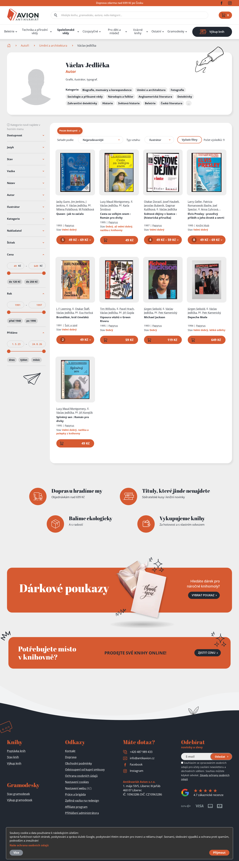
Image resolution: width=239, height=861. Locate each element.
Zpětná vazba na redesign (82, 800)
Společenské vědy (65, 31)
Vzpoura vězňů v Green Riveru (115, 319)
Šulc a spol (71, 325)
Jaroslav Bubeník (154, 205)
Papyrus (69, 225)
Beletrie (9, 31)
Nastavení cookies (77, 782)
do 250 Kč (32, 281)
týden (23, 359)
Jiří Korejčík (86, 412)
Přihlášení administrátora (82, 813)
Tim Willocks (107, 308)
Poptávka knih (16, 751)
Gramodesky (175, 31)
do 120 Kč (14, 281)
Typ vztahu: (133, 140)
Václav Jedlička (78, 205)
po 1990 (31, 320)
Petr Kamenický (168, 312)
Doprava (70, 757)
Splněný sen (72, 419)
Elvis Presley (206, 215)
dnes (12, 359)
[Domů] (9, 45)
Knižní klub (202, 225)
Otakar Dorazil (152, 201)
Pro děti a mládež (114, 31)
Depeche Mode (197, 317)
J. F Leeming (63, 308)
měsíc (36, 359)
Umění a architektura (53, 45)
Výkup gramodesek (19, 800)
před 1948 (15, 320)
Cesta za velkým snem (115, 215)
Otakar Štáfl (82, 308)
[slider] (8, 273)
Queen (70, 214)
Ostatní (156, 31)
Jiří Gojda (128, 312)
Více (16, 853)
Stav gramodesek (18, 794)
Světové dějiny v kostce (160, 215)
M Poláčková (86, 209)
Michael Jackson (154, 317)
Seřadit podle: (65, 140)
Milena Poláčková (66, 209)
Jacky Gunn (63, 201)
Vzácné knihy (138, 31)
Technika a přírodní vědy (35, 31)
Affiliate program (76, 807)
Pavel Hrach (127, 308)
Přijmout (219, 853)
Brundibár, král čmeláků (72, 317)
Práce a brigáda (75, 794)
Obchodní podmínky (78, 763)
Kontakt (70, 751)
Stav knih (13, 757)
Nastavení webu (78, 788)
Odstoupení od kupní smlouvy (85, 769)
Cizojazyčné (90, 31)
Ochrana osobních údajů (81, 776)
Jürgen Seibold (152, 308)
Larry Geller (195, 201)
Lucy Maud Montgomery (114, 201)
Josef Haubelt (171, 201)
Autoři (25, 45)
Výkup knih (14, 763)
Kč (19, 266)
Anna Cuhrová (209, 209)
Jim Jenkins (77, 201)
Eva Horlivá (86, 312)
